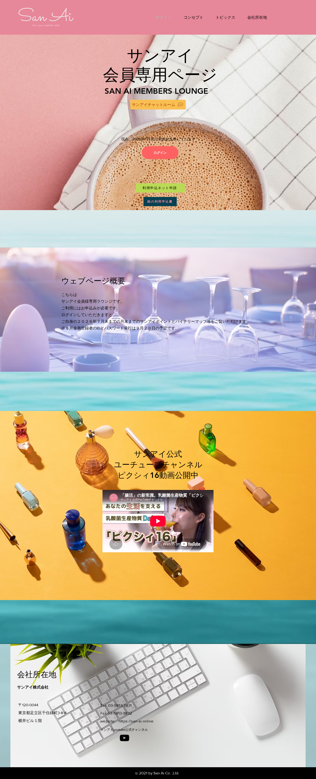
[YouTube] (124, 738)
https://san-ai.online (136, 721)
